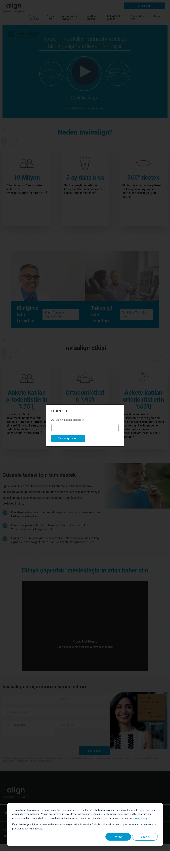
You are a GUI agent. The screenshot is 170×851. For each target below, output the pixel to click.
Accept (118, 836)
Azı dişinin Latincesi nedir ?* (67, 419)
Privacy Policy (140, 818)
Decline (145, 836)
